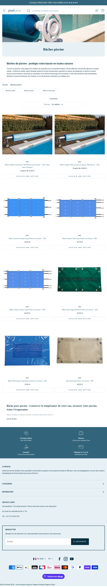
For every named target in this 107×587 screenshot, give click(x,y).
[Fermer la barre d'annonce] (104, 2)
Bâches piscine (16, 85)
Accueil (5, 85)
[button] (57, 10)
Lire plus (12, 419)
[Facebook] (59, 559)
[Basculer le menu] (4, 11)
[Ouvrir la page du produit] (27, 134)
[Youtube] (72, 559)
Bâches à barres (29, 90)
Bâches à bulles (10, 90)
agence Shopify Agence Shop (44, 585)
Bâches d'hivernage (49, 90)
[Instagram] (66, 559)
